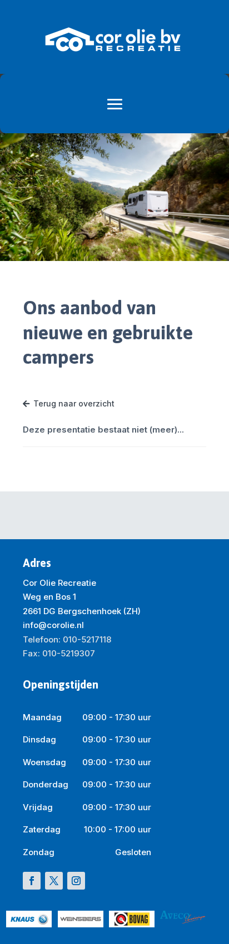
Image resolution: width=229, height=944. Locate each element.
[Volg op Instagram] (76, 881)
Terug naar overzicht (73, 403)
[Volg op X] (54, 881)
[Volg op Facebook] (32, 881)
